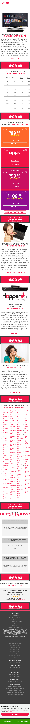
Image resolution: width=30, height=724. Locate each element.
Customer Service (15, 615)
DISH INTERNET (15, 653)
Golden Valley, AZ (12, 454)
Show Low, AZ (26, 420)
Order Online (15, 140)
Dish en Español (15, 676)
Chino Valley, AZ (5, 475)
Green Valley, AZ (12, 463)
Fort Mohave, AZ (12, 426)
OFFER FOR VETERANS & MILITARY (15, 688)
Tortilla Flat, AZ (26, 461)
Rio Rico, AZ (18, 481)
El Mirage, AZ (5, 493)
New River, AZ (19, 426)
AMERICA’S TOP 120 (15, 645)
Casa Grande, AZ (5, 446)
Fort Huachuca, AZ (13, 420)
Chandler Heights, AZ (6, 465)
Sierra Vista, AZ (26, 426)
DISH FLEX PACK (15, 657)
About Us (15, 625)
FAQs (15, 623)
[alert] (15, 711)
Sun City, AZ (25, 436)
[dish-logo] (12, 3)
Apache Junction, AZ (5, 412)
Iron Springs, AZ (12, 477)
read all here (22, 599)
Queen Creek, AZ (19, 475)
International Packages (15, 681)
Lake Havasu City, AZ (12, 492)
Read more (9, 711)
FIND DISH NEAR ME (15, 667)
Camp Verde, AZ (5, 440)
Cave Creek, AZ (5, 455)
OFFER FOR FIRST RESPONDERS (15, 694)
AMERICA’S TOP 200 (15, 649)
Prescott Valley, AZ (20, 470)
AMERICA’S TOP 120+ (15, 647)
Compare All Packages (15, 643)
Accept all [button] (15, 714)
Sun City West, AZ (26, 442)
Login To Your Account (15, 617)
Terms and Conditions (15, 621)
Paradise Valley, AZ (20, 440)
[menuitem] (26, 3)
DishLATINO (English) (15, 674)
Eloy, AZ (4, 498)
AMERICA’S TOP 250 (15, 651)
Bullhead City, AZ (5, 434)
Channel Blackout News (15, 627)
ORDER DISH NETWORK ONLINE (15, 700)
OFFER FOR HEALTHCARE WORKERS (15, 692)
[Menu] (26, 3)
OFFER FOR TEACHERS (15, 690)
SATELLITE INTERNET (15, 655)
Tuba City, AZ (26, 467)
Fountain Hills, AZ (13, 432)
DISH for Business (15, 662)
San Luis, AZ (18, 495)
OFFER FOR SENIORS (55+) (15, 686)
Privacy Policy (15, 619)
